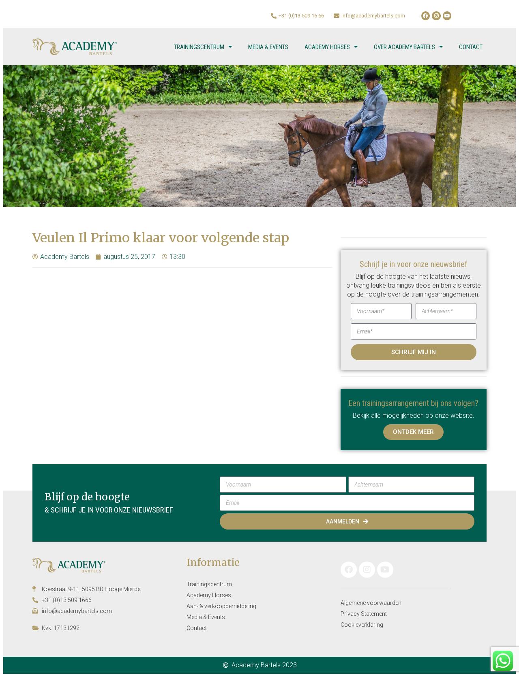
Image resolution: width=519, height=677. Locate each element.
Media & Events (268, 47)
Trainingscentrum (199, 47)
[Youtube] (447, 15)
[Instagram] (436, 15)
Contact (471, 47)
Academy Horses (327, 47)
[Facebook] (425, 15)
